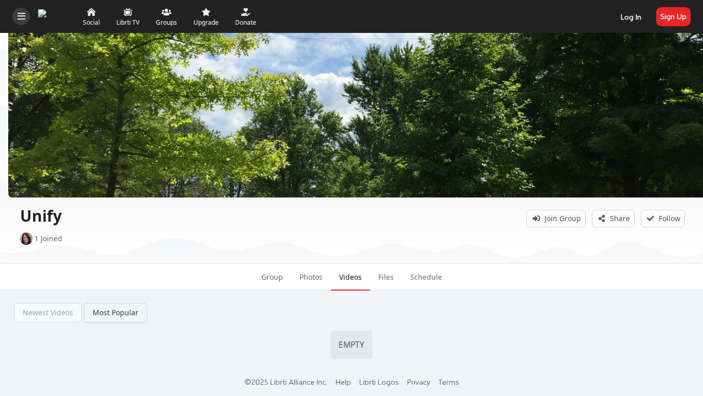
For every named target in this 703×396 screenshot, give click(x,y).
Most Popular (115, 312)
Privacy (418, 381)
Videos (350, 277)
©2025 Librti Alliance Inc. (285, 381)
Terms (448, 381)
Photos (311, 277)
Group (272, 277)
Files (386, 277)
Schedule (426, 277)
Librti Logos (379, 381)
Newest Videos (48, 312)
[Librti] (53, 15)
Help (343, 381)
